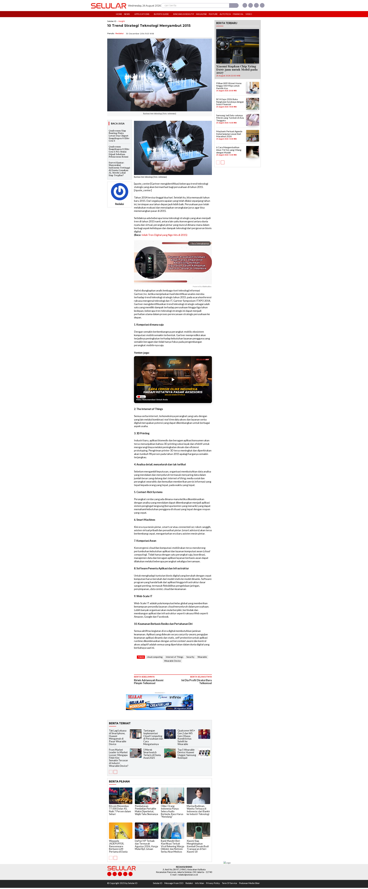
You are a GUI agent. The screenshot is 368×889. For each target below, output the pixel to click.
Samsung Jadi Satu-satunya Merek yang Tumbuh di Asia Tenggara (230, 118)
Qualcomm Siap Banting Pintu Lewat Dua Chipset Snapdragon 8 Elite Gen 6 (119, 135)
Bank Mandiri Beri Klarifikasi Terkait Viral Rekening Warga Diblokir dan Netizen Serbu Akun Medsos (172, 846)
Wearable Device (172, 660)
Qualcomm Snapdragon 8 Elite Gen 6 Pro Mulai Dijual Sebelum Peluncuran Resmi (119, 151)
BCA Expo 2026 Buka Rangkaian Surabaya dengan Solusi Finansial (230, 102)
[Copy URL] (202, 33)
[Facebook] (245, 5)
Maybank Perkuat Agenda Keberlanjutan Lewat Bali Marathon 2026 (229, 134)
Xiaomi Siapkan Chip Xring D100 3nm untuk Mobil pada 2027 (237, 70)
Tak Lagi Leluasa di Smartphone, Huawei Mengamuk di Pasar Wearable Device (117, 737)
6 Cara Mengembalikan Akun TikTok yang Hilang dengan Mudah (228, 150)
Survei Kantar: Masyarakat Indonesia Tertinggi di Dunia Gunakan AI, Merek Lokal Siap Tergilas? (119, 169)
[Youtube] (262, 5)
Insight (121, 21)
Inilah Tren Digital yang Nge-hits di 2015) (164, 234)
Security (190, 657)
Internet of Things (174, 657)
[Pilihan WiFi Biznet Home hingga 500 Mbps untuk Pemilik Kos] (252, 87)
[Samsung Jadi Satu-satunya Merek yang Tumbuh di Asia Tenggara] (252, 120)
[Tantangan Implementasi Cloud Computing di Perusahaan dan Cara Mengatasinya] (170, 734)
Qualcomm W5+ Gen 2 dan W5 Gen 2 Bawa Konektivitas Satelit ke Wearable (186, 737)
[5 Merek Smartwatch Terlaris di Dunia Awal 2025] (170, 753)
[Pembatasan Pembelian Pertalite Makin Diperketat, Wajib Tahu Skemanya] (146, 795)
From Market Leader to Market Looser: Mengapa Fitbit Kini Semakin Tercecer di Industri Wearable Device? (118, 757)
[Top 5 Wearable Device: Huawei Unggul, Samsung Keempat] (204, 753)
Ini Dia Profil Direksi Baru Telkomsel (196, 681)
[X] (256, 5)
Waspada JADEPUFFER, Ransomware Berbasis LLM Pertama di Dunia (118, 846)
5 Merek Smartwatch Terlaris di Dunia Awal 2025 (152, 753)
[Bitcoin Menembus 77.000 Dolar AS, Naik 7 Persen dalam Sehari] (120, 795)
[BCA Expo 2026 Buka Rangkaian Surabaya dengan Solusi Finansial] (252, 103)
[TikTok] (120, 874)
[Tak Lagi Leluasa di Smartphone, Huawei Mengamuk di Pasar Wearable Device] (136, 734)
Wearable (202, 657)
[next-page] (115, 772)
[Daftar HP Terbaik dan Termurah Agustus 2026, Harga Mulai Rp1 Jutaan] (146, 830)
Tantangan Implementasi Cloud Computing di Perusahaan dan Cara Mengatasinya (153, 737)
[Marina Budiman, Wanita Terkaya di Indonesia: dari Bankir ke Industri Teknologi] (198, 795)
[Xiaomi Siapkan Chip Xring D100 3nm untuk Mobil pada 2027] (237, 46)
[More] (209, 33)
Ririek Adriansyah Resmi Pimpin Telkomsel (148, 681)
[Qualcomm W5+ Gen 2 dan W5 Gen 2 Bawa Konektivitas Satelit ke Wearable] (204, 734)
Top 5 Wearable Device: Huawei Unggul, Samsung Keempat (187, 753)
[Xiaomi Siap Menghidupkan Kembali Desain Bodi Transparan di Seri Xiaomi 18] (198, 830)
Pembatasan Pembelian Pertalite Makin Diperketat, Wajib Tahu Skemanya (146, 810)
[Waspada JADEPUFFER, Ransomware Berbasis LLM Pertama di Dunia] (120, 830)
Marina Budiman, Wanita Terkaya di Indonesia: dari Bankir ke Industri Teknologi (198, 810)
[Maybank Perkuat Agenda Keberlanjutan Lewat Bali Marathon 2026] (252, 136)
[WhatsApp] (195, 33)
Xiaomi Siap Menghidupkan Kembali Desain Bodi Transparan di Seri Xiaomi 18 (198, 846)
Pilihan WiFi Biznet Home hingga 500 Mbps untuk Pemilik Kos (228, 86)
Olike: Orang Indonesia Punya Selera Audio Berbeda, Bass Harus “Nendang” (172, 811)
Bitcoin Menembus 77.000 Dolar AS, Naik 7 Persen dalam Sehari (120, 810)
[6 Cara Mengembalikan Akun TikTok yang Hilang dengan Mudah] (252, 152)
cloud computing (155, 657)
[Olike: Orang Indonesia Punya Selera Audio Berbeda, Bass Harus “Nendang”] (172, 795)
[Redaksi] (119, 191)
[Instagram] (250, 5)
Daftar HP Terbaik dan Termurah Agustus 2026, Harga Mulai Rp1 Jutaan (146, 844)
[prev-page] (111, 772)
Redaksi (119, 33)
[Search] (234, 5)
